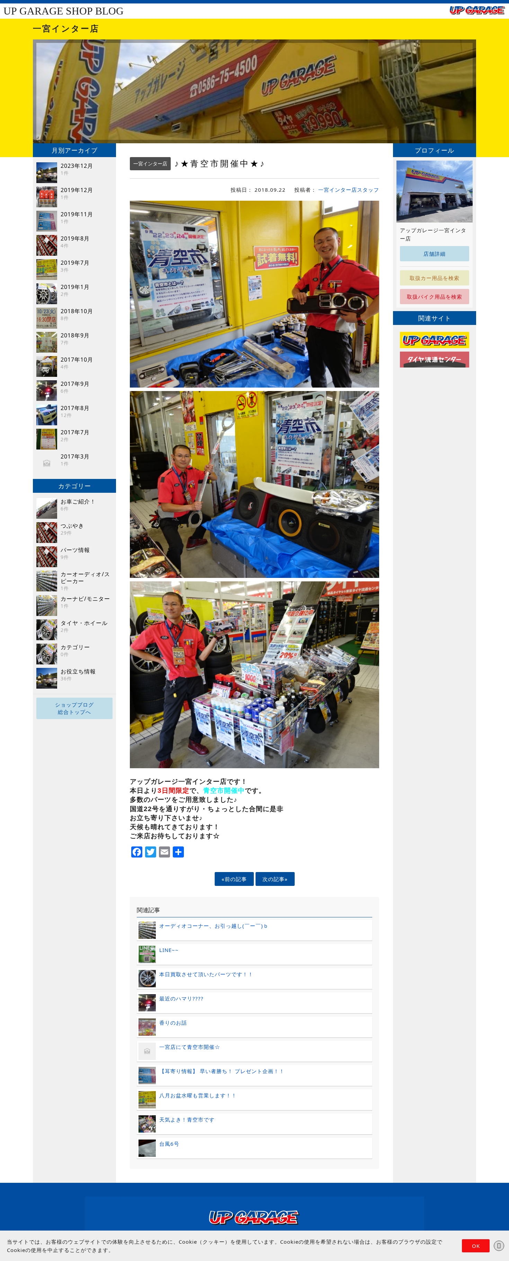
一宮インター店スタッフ (348, 189)
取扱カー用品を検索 (434, 277)
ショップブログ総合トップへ (74, 708)
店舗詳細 (434, 253)
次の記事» (275, 879)
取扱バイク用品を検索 (434, 296)
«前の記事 (234, 879)
